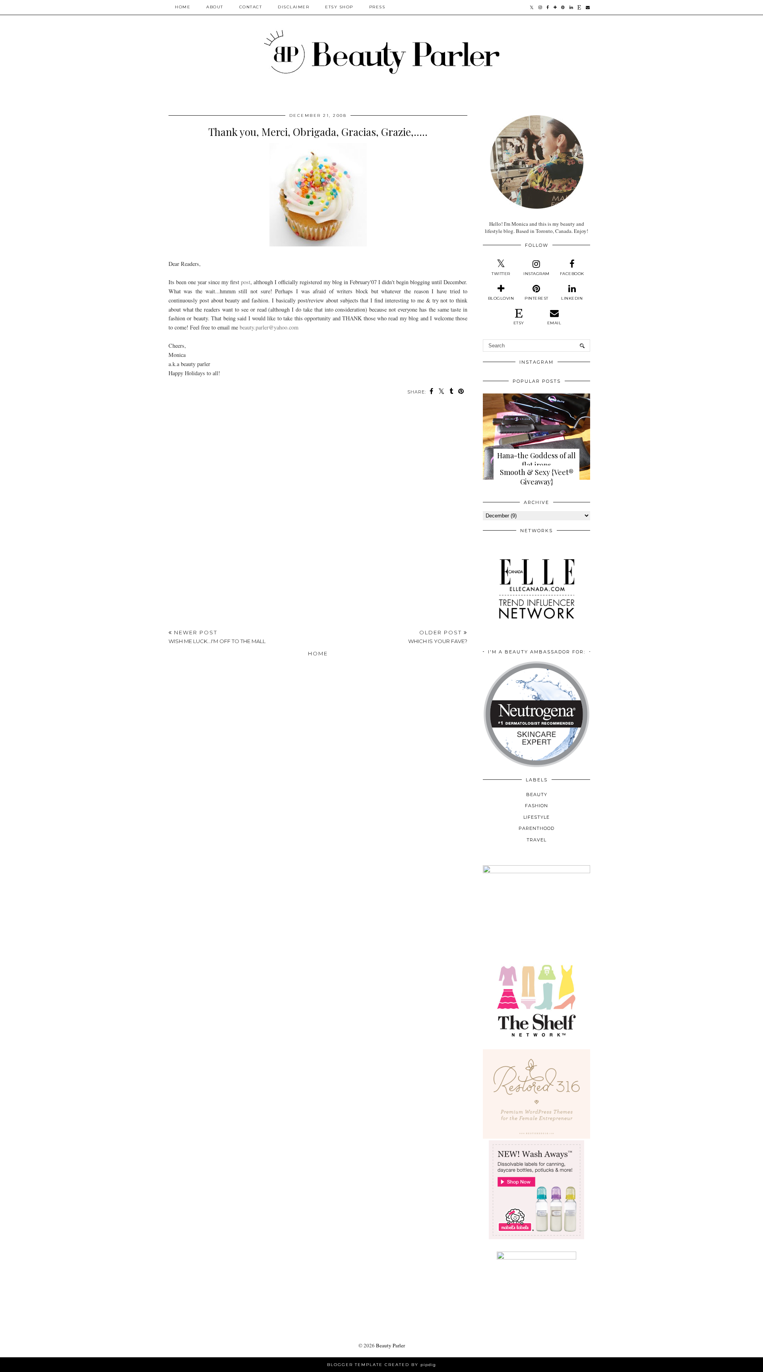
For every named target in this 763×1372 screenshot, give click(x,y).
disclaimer (293, 7)
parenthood (536, 828)
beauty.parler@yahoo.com (269, 327)
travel (536, 840)
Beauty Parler (390, 1345)
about (214, 7)
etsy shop (339, 7)
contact (250, 7)
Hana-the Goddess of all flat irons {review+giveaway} (536, 465)
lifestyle (536, 817)
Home (182, 7)
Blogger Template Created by (381, 1364)
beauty (536, 794)
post (245, 282)
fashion (536, 805)
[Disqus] (317, 512)
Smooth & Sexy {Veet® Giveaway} (536, 476)
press (377, 7)
